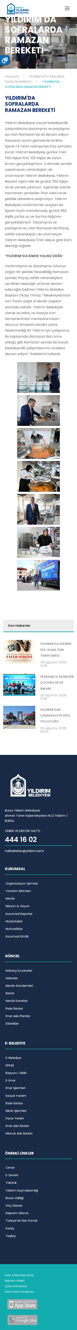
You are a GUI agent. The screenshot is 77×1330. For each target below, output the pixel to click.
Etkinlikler (12, 1023)
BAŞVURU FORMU (15, 1280)
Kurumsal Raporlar (19, 914)
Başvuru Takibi (16, 1073)
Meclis (10, 898)
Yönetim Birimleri (18, 891)
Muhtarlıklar (14, 929)
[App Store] (22, 1304)
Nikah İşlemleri (16, 1111)
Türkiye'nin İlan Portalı (21, 1220)
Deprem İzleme (17, 1213)
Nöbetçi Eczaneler (19, 970)
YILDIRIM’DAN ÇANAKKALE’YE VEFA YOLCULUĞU (55, 715)
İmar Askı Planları (18, 1016)
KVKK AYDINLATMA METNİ (19, 1275)
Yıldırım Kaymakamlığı (22, 1190)
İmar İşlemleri (15, 1088)
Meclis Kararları (17, 1001)
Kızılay (10, 1228)
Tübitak (11, 1183)
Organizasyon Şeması (22, 883)
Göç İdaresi (14, 1205)
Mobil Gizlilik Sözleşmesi (19, 1291)
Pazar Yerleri (15, 1118)
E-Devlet (12, 1175)
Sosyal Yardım (16, 1096)
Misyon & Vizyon (18, 906)
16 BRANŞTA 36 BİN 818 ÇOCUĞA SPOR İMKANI (57, 683)
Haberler (12, 978)
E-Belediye (13, 1058)
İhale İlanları (14, 1008)
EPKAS (10, 1065)
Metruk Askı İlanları (19, 1133)
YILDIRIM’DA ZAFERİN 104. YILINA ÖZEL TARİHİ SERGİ (55, 650)
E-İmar (11, 1080)
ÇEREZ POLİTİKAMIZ (16, 1286)
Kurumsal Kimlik (17, 936)
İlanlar (10, 993)
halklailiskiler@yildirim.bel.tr (24, 851)
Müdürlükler (14, 921)
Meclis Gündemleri (19, 986)
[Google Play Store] (22, 1320)
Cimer (10, 1167)
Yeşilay (11, 1236)
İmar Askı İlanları (17, 1126)
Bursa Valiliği (15, 1198)
